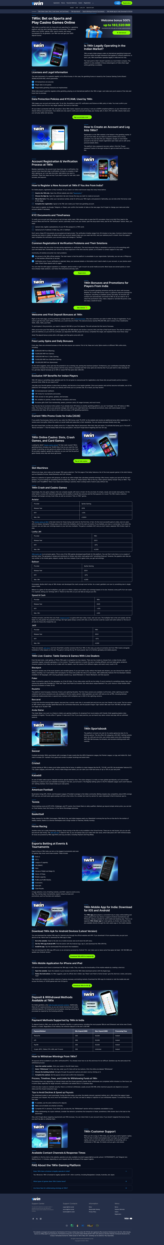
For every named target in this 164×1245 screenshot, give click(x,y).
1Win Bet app (54, 832)
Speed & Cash (90, 7)
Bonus (63, 3)
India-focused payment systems (58, 1005)
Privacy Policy (92, 1211)
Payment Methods (72, 3)
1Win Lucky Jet (37, 554)
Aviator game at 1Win (41, 522)
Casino (80, 3)
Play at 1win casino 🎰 (82, 461)
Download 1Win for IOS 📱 (82, 985)
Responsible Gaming (94, 1209)
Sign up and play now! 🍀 (82, 117)
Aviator (72, 7)
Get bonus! (122, 33)
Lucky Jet (82, 7)
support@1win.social (68, 1207)
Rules (90, 1207)
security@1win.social (68, 1209)
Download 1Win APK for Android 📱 (82, 956)
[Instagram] (40, 1218)
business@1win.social (68, 1211)
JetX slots (46, 648)
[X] (37, 1218)
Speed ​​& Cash (64, 618)
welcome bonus (80, 319)
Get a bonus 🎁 (82, 308)
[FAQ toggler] (126, 1171)
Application (56, 3)
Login (117, 3)
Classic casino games (51, 445)
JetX (77, 7)
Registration (87, 3)
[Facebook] (33, 1218)
